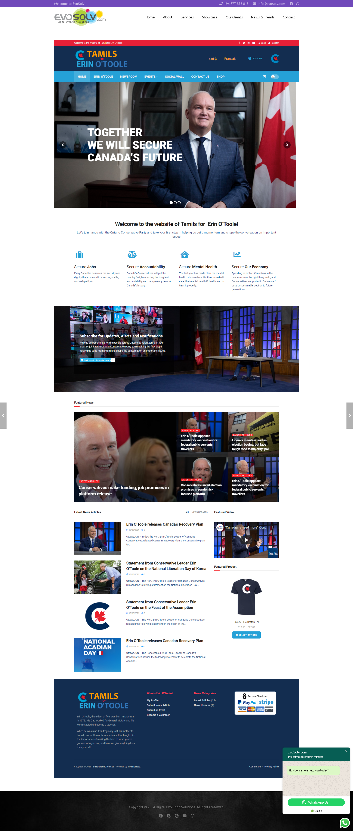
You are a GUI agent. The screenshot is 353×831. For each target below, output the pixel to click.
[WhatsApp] (297, 3)
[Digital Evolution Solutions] (80, 17)
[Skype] (169, 816)
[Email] (185, 816)
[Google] (177, 816)
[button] (197, 17)
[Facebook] (291, 3)
